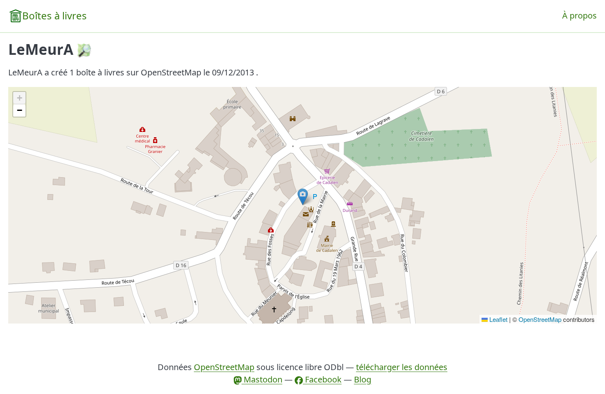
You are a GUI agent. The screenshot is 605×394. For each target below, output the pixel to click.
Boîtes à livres (54, 15)
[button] (303, 196)
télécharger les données (401, 367)
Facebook (322, 379)
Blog (362, 379)
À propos (579, 15)
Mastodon (262, 379)
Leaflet (497, 319)
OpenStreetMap (540, 319)
